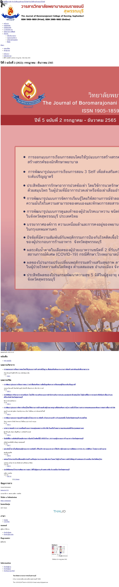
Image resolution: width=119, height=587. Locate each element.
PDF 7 (9, 445)
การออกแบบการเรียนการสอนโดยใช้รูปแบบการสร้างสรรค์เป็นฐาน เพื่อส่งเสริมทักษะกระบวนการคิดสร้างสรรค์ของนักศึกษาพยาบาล (46, 369)
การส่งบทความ (8, 29)
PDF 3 (9, 404)
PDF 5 (9, 424)
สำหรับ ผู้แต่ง (7, 532)
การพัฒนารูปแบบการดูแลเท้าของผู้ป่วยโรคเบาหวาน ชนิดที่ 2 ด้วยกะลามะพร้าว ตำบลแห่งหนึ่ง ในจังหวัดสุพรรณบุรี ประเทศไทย (45, 418)
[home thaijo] (59, 512)
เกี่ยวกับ (6, 33)
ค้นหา (2, 45)
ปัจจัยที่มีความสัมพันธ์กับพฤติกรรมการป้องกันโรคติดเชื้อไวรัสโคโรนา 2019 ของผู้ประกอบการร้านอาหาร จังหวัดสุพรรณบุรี (43, 438)
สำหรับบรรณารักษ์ (9, 571)
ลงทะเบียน (7, 48)
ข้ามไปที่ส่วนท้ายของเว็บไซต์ (37, 1)
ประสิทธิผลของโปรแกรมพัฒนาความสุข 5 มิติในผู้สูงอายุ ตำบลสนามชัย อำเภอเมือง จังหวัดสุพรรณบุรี (36, 469)
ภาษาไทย (6, 521)
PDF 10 (9, 476)
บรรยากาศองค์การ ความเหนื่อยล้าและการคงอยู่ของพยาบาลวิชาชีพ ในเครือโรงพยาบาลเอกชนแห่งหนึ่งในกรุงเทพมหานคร (44, 428)
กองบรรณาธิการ (12, 37)
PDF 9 (9, 466)
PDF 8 (9, 455)
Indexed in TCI (4, 490)
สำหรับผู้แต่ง (7, 568)
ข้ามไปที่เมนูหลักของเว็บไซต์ (20, 1)
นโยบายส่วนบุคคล (12, 39)
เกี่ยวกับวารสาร (11, 35)
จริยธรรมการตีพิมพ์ (9, 31)
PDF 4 (9, 414)
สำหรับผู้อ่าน (7, 566)
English (6, 520)
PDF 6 (9, 435)
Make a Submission (6, 500)
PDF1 (8, 376)
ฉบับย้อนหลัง (7, 27)
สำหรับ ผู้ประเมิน (8, 534)
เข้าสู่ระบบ (7, 50)
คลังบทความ (7, 56)
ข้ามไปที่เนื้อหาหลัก (6, 1)
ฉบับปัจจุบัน (7, 25)
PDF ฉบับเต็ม (7, 360)
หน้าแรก (6, 23)
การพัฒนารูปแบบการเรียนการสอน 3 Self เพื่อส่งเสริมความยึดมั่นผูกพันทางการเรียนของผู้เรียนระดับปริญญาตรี (40, 384)
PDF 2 (9, 391)
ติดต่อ (8, 41)
